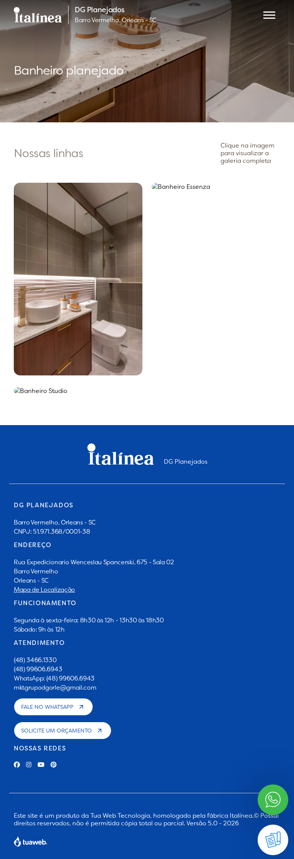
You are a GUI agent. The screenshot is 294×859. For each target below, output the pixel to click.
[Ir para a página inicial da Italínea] (38, 15)
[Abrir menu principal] (269, 15)
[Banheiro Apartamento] (78, 279)
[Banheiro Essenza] (216, 186)
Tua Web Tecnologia (120, 815)
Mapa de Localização (44, 589)
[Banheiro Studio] (78, 391)
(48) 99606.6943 (38, 669)
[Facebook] (17, 764)
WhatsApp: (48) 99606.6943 (54, 678)
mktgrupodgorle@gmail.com (55, 687)
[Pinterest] (54, 764)
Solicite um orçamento (56, 730)
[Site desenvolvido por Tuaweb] (30, 841)
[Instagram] (28, 764)
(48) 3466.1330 (35, 660)
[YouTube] (41, 764)
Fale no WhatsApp (47, 706)
